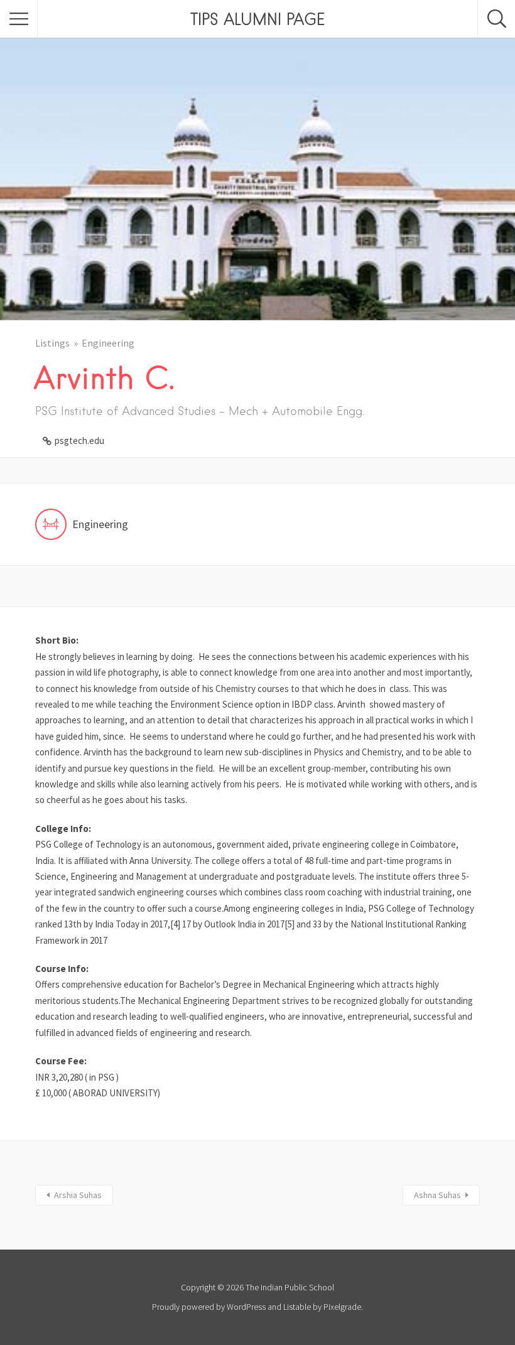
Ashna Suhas (437, 1195)
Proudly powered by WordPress (209, 1306)
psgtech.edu (79, 440)
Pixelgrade (342, 1306)
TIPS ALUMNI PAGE (257, 18)
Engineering (108, 343)
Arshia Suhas (78, 1195)
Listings (52, 343)
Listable (297, 1306)
